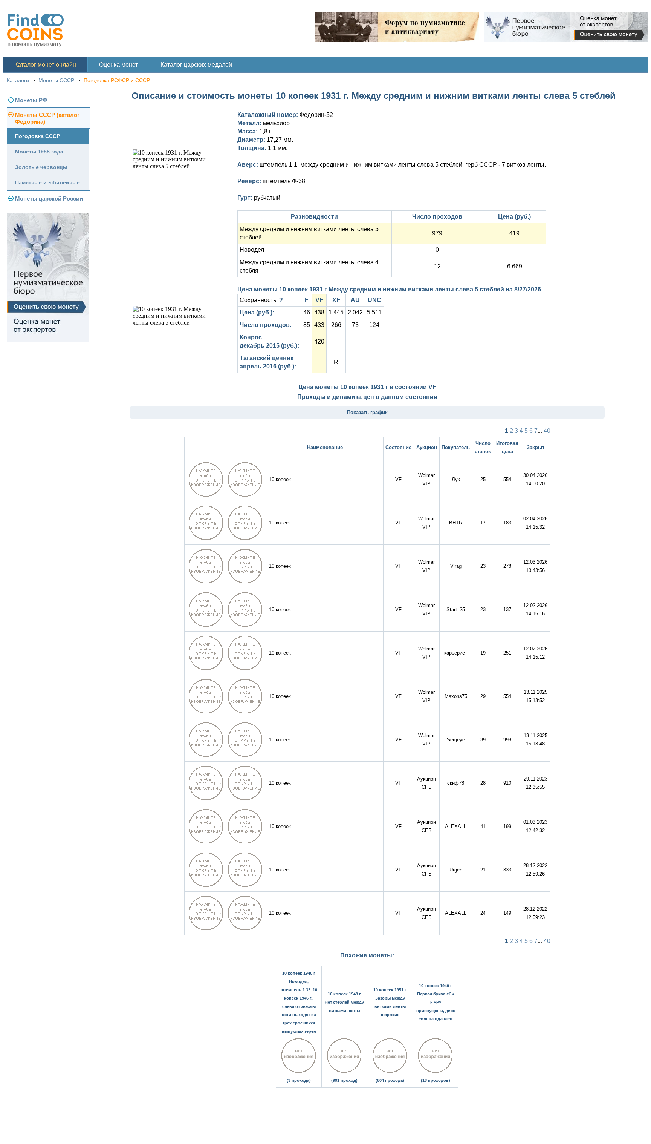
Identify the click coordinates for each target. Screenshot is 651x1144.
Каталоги (18, 80)
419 (514, 233)
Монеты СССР (56, 80)
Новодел (252, 250)
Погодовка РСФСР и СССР (117, 80)
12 (437, 266)
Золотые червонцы (41, 167)
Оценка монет (118, 64)
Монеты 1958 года (39, 152)
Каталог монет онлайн (45, 64)
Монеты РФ (31, 100)
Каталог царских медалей (196, 64)
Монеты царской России (49, 198)
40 (547, 431)
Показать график (367, 412)
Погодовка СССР (37, 136)
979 (437, 233)
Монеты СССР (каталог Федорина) (47, 118)
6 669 (514, 266)
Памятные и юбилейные (47, 182)
